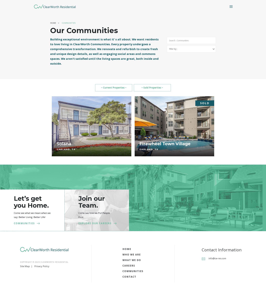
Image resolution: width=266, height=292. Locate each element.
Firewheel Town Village (165, 143)
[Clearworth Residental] (55, 6)
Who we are (131, 254)
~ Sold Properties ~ (152, 87)
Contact (129, 276)
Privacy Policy (41, 266)
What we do (131, 260)
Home (53, 23)
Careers (128, 265)
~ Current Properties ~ (113, 87)
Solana (64, 143)
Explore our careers (95, 223)
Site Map (25, 266)
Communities (69, 23)
